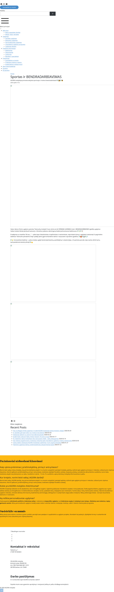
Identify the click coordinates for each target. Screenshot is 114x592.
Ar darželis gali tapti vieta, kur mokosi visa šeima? (28, 433)
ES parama (6, 70)
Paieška (2, 11)
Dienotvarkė (9, 52)
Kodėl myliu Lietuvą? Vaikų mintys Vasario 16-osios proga (31, 437)
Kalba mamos (17, 537)
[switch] (11, 531)
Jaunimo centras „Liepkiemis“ (22, 541)
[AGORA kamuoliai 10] (53, 331)
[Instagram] (4, 4)
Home (12, 74)
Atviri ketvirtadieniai (9, 66)
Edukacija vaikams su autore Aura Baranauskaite (28, 435)
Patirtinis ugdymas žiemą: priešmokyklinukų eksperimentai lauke (33, 445)
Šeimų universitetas (19, 535)
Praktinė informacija (9, 48)
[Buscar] (53, 14)
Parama (5, 68)
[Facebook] (1, 4)
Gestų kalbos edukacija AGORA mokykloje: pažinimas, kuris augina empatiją (37, 443)
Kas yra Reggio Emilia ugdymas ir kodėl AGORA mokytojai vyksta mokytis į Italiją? (38, 431)
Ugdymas (6, 36)
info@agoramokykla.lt (17, 556)
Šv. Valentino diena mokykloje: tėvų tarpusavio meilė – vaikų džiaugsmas (36, 439)
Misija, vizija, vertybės (12, 34)
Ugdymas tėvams (10, 46)
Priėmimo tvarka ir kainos (13, 62)
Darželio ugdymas (11, 38)
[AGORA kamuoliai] (53, 273)
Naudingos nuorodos (18, 531)
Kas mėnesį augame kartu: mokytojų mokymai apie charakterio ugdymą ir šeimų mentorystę (42, 441)
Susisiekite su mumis (9, 7)
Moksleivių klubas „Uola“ (21, 539)
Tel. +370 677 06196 (16, 554)
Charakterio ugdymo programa (15, 44)
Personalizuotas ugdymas (13, 42)
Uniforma (8, 54)
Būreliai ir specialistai (12, 56)
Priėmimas (6, 58)
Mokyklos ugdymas (11, 40)
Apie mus (6, 30)
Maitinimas (8, 50)
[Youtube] (6, 4)
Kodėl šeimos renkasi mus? (13, 64)
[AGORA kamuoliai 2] (53, 389)
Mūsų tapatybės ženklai (12, 32)
